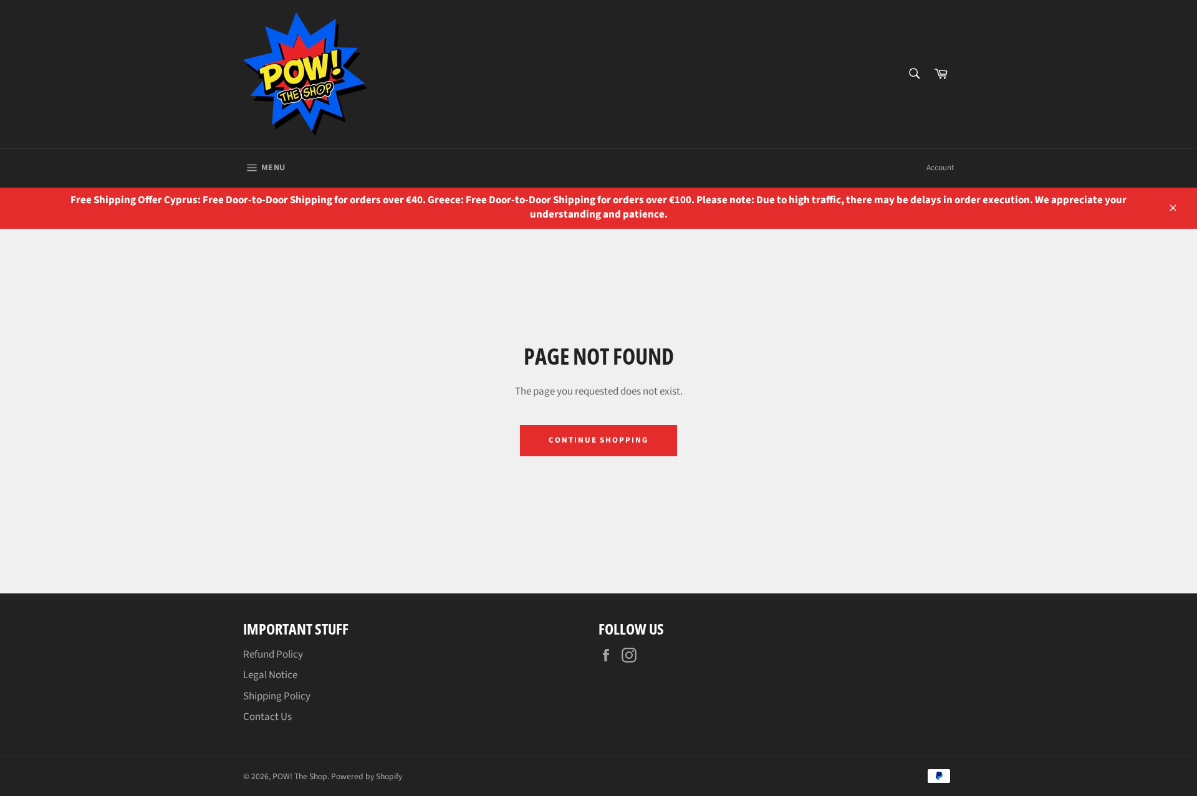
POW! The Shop (299, 776)
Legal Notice (270, 675)
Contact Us (267, 716)
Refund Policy (273, 654)
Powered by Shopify (366, 776)
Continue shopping (598, 440)
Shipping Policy (276, 696)
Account (940, 167)
